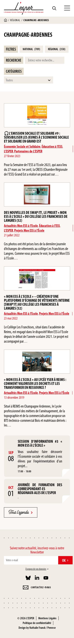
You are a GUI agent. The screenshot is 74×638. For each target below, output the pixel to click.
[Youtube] (45, 577)
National (31, 49)
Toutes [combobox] (9, 80)
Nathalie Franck (37, 628)
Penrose (51, 628)
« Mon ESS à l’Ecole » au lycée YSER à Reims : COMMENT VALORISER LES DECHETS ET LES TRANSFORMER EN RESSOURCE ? (35, 383)
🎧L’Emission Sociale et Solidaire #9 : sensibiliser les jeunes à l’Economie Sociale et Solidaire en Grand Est (36, 137)
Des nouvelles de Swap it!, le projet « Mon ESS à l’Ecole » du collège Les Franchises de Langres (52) (35, 216)
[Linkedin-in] (37, 577)
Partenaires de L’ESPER (28, 151)
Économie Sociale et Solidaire (22, 146)
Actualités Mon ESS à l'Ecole (21, 226)
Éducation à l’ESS (52, 146)
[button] (67, 8)
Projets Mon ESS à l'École (29, 230)
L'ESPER (8, 151)
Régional (15, 20)
